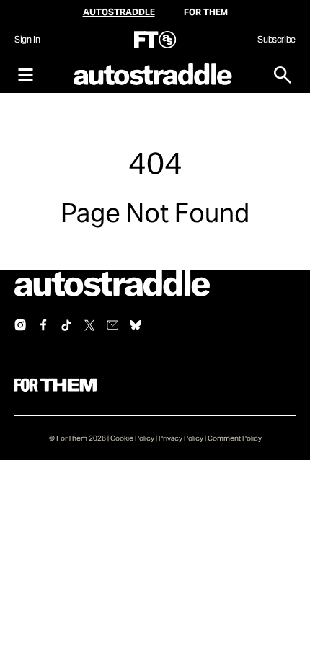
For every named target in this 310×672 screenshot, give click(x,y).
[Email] (112, 325)
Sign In (27, 39)
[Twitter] (89, 325)
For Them (206, 11)
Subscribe (276, 39)
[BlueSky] (135, 325)
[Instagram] (20, 325)
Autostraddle (119, 11)
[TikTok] (66, 325)
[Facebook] (43, 325)
